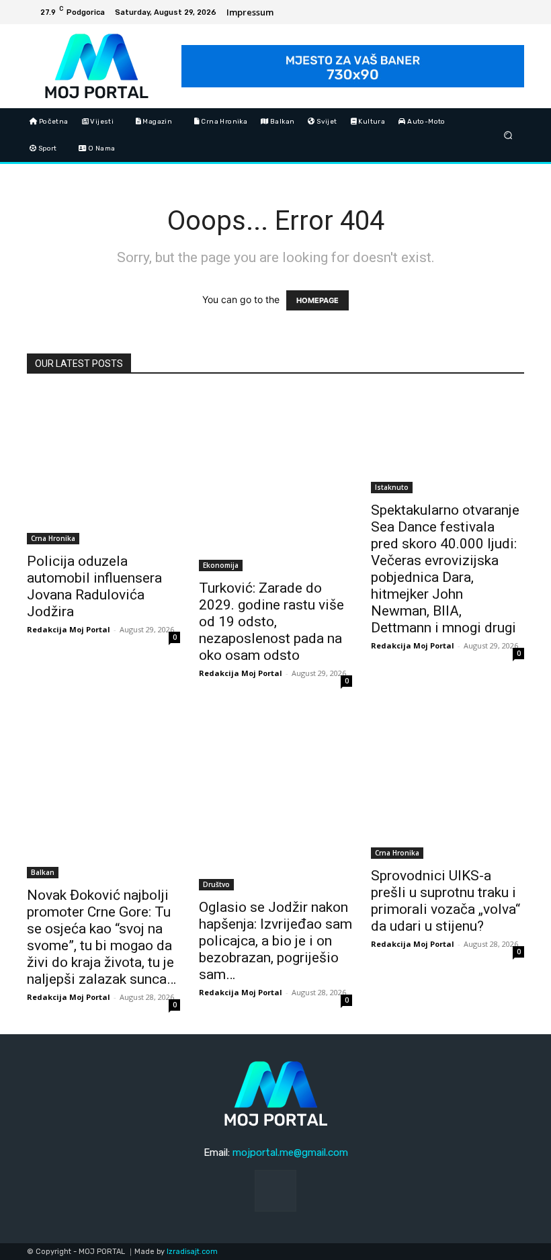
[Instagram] (511, 12)
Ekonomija (221, 565)
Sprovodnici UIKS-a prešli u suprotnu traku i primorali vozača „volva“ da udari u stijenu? (445, 901)
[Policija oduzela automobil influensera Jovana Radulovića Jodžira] (103, 467)
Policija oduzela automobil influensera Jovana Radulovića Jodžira (94, 586)
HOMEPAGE (317, 300)
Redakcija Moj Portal (68, 629)
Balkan (42, 872)
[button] (508, 135)
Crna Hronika (53, 538)
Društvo (216, 884)
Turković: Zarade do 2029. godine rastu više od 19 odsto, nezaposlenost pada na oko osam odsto (271, 621)
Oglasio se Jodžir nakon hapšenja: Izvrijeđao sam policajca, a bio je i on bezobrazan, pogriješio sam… (275, 940)
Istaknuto (392, 487)
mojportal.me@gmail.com (290, 1152)
